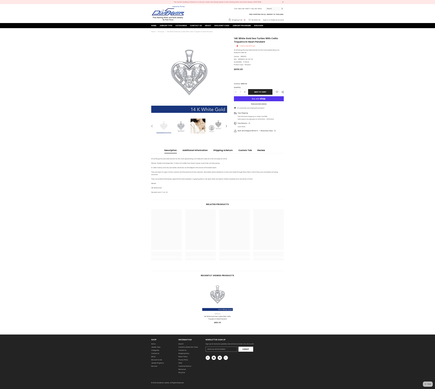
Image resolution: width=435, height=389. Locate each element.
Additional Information (195, 150)
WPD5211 (243, 56)
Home (153, 32)
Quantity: (237, 87)
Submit (245, 349)
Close (283, 2)
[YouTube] (220, 358)
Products (161, 32)
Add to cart (260, 92)
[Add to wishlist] (277, 92)
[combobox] (273, 8)
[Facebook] (208, 358)
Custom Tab (245, 150)
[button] (152, 126)
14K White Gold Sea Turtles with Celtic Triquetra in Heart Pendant (217, 317)
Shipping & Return (223, 150)
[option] (189, 75)
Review (261, 150)
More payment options (259, 104)
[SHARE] (282, 92)
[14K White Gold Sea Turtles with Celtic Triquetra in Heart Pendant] (217, 295)
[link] (166, 255)
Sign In (265, 20)
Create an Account (277, 20)
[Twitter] (226, 358)
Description (170, 150)
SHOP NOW (257, 2)
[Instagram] (214, 358)
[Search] (275, 8)
